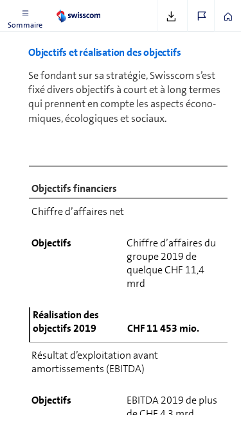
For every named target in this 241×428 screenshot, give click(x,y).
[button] (25, 16)
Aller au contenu (96, 7)
